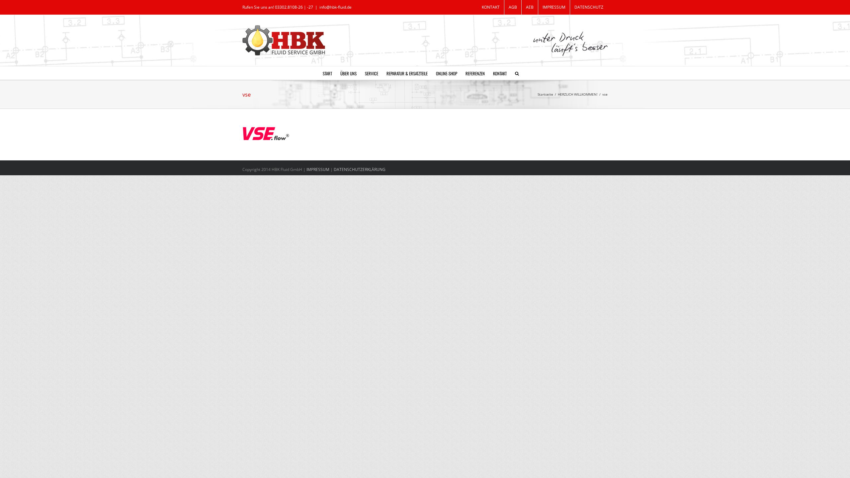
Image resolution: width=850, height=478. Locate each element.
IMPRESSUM (318, 169)
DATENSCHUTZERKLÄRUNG (359, 169)
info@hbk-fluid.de (335, 7)
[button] (517, 73)
